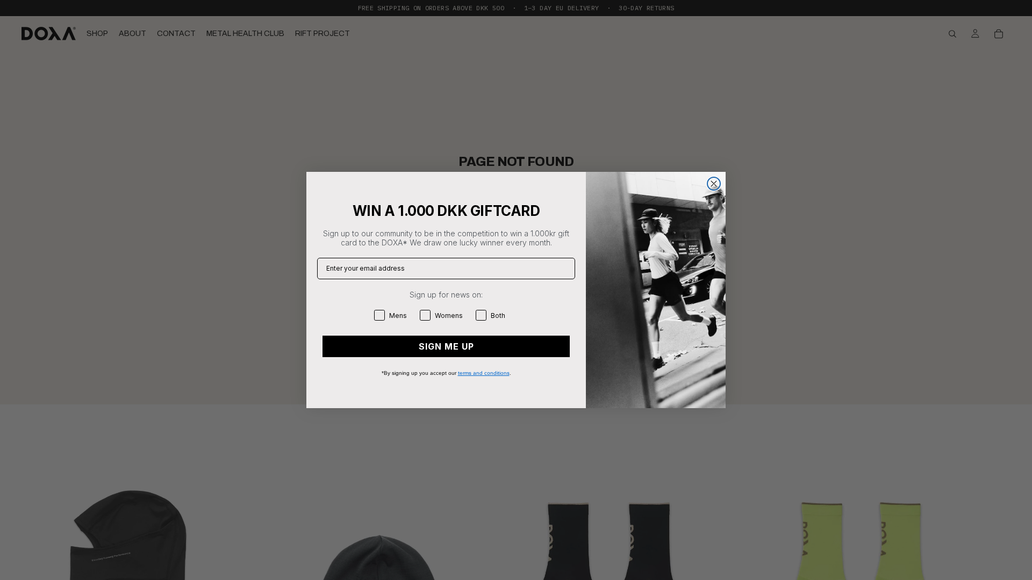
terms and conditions (484, 373)
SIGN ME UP (446, 346)
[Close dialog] (713, 183)
